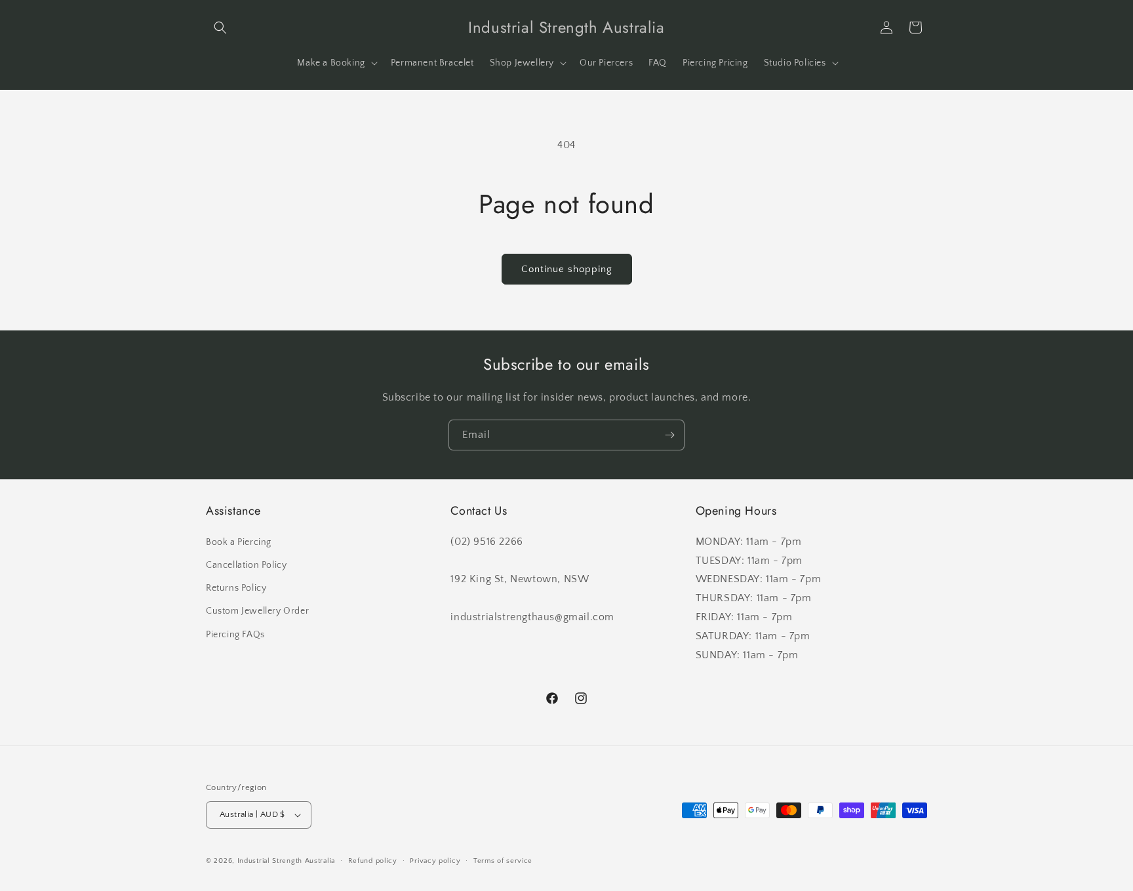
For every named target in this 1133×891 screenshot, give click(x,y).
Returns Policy (236, 588)
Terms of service (502, 861)
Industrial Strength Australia (286, 861)
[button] (220, 27)
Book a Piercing (238, 542)
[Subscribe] (669, 435)
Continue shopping (566, 269)
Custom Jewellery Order (257, 611)
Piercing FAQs (235, 634)
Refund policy (372, 861)
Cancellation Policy (246, 565)
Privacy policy (435, 861)
